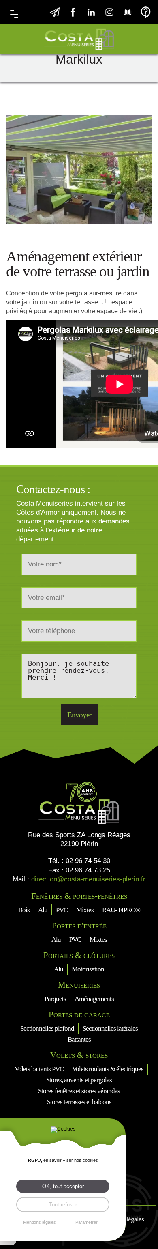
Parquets (55, 999)
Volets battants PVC (39, 1069)
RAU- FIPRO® (121, 910)
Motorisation (88, 969)
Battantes (79, 1039)
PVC (62, 910)
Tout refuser (63, 1205)
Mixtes (85, 910)
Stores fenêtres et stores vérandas (79, 1091)
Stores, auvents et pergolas (79, 1080)
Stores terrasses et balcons (79, 1102)
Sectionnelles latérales (110, 1028)
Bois (24, 910)
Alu (42, 910)
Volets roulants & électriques (107, 1069)
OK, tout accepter (63, 1186)
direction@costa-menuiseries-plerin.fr (88, 879)
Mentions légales (39, 1222)
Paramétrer (86, 1222)
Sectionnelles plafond (47, 1028)
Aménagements (94, 999)
